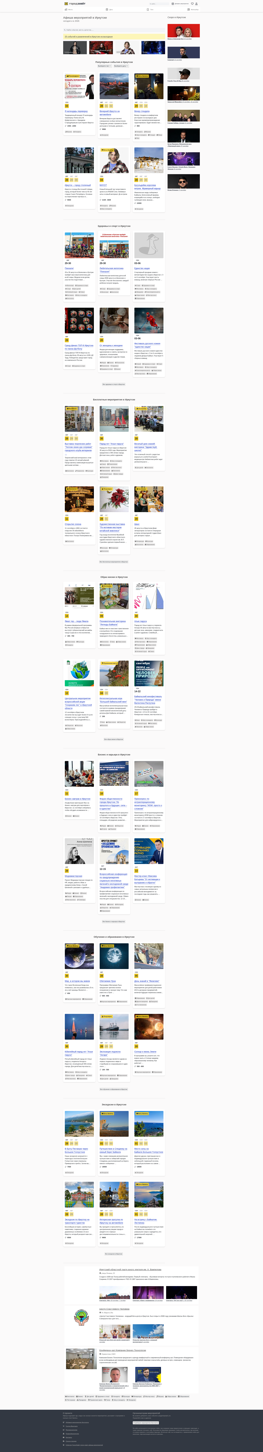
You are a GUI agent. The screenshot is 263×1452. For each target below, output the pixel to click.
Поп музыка (71, 1400)
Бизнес (111, 362)
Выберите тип (103, 66)
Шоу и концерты (141, 135)
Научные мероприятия (74, 999)
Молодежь (120, 904)
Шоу (138, 138)
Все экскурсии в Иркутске (113, 1254)
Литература (114, 548)
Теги (151, 9)
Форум (104, 362)
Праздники (140, 292)
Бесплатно (70, 298)
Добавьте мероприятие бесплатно (146, 1423)
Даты (111, 9)
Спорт (69, 289)
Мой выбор (194, 9)
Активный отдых (72, 292)
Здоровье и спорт (82, 285)
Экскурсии (105, 135)
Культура (90, 471)
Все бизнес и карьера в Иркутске (114, 921)
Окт (136, 867)
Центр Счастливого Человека (114, 1309)
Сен (66, 102)
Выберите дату (120, 66)
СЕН (111, 102)
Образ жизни (140, 295)
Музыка (69, 131)
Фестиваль (70, 295)
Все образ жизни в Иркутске (113, 739)
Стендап (152, 135)
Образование (141, 298)
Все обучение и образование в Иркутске (113, 1089)
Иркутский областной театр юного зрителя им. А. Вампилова (130, 1269)
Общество (70, 725)
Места (70, 9)
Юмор (160, 135)
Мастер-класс (152, 295)
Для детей (77, 289)
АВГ (101, 102)
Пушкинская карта (96, 1400)
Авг (66, 336)
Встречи (104, 829)
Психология (120, 362)
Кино (138, 720)
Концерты (78, 131)
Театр (108, 1400)
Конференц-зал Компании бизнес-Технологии (122, 1350)
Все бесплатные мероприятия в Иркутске (114, 562)
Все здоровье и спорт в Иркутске (114, 384)
